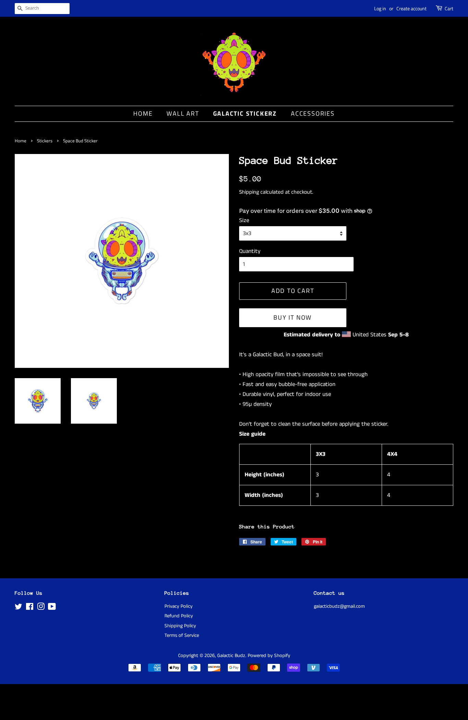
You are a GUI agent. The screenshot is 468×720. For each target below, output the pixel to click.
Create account (411, 8)
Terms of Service (181, 635)
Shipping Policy (180, 625)
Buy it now (292, 317)
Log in (380, 8)
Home (142, 113)
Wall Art (183, 113)
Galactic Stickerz (245, 113)
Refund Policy (178, 616)
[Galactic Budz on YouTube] (52, 608)
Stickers (44, 141)
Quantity (249, 251)
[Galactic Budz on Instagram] (41, 608)
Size (244, 220)
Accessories (313, 113)
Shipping (249, 192)
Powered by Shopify (269, 655)
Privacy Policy (178, 606)
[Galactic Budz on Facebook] (30, 608)
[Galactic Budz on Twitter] (18, 608)
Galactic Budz (231, 655)
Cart (449, 8)
